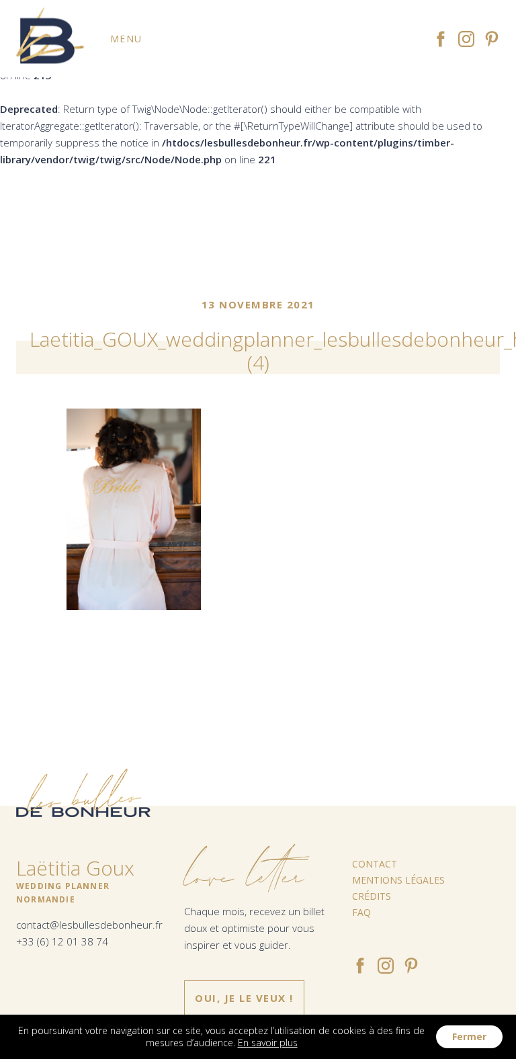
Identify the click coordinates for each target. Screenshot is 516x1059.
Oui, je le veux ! (244, 998)
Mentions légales (398, 880)
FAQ (361, 912)
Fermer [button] (469, 1036)
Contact (374, 863)
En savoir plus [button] (268, 1042)
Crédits (371, 896)
